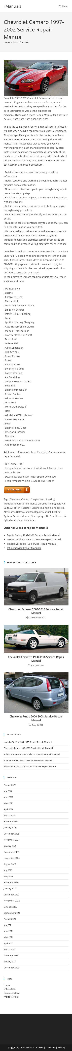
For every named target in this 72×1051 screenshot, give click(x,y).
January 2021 (10, 961)
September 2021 (12, 912)
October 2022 (10, 906)
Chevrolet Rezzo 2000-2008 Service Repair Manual (36, 718)
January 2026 (10, 827)
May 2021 (8, 937)
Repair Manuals (26, 1047)
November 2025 (12, 839)
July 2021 (8, 925)
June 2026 (8, 797)
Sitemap (61, 1047)
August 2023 (10, 864)
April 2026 (8, 809)
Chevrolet (24, 42)
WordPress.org (11, 996)
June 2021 (8, 931)
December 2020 (11, 967)
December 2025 (11, 833)
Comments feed (12, 992)
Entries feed (9, 988)
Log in (7, 985)
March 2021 (9, 949)
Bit (37, 1047)
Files (41, 1047)
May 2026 (8, 803)
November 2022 (12, 900)
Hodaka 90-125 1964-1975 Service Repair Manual (28, 742)
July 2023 (8, 870)
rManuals (12, 6)
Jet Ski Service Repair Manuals (24, 548)
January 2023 (10, 888)
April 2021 (8, 943)
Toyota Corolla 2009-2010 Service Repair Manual (34, 539)
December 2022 (11, 894)
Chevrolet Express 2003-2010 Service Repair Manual (36, 611)
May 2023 (8, 876)
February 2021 (11, 955)
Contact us (50, 1047)
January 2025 (10, 845)
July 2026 (8, 790)
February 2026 (11, 821)
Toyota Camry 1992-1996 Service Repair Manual (33, 535)
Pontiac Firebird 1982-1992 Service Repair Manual (28, 760)
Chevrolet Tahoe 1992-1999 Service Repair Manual (28, 748)
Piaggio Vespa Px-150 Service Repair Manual (31, 543)
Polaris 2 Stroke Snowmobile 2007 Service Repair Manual (32, 754)
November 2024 (12, 857)
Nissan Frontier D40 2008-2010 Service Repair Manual (30, 766)
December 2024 (11, 851)
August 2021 (10, 918)
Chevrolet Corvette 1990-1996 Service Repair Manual (36, 659)
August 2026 (10, 784)
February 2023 (11, 882)
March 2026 (9, 815)
